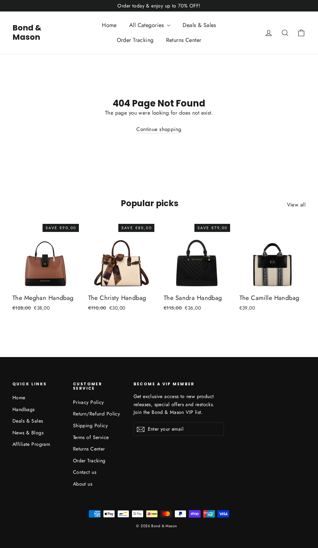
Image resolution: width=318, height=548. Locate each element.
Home (109, 25)
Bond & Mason (26, 32)
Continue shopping (158, 129)
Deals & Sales (199, 25)
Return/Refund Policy (96, 413)
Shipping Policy (90, 425)
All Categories (147, 25)
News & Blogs (27, 432)
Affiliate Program (31, 444)
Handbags (23, 409)
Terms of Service (91, 437)
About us (82, 483)
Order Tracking (135, 40)
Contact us (84, 472)
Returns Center (184, 40)
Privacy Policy (88, 402)
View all (296, 204)
